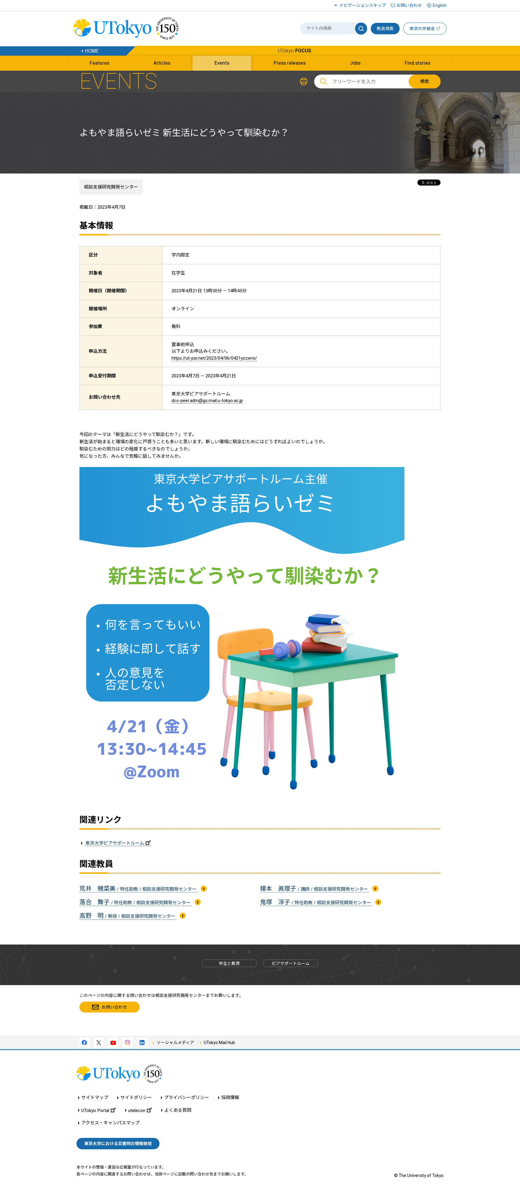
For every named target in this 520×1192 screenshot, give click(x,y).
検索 (424, 81)
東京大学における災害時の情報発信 (118, 1143)
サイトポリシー (136, 1097)
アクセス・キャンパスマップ (110, 1123)
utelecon (136, 1110)
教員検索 (385, 28)
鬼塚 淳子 (316, 902)
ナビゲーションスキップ (362, 5)
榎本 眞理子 (314, 888)
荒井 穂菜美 (138, 888)
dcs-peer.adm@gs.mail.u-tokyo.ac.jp (207, 400)
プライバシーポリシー (186, 1097)
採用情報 (230, 1097)
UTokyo (294, 51)
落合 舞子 (135, 902)
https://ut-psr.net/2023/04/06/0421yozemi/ (214, 358)
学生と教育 (229, 963)
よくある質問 (177, 1110)
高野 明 (128, 915)
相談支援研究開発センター (111, 187)
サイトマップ (94, 1097)
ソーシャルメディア (175, 1042)
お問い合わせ (409, 5)
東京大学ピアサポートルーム (114, 843)
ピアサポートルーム (291, 963)
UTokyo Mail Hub (219, 1042)
